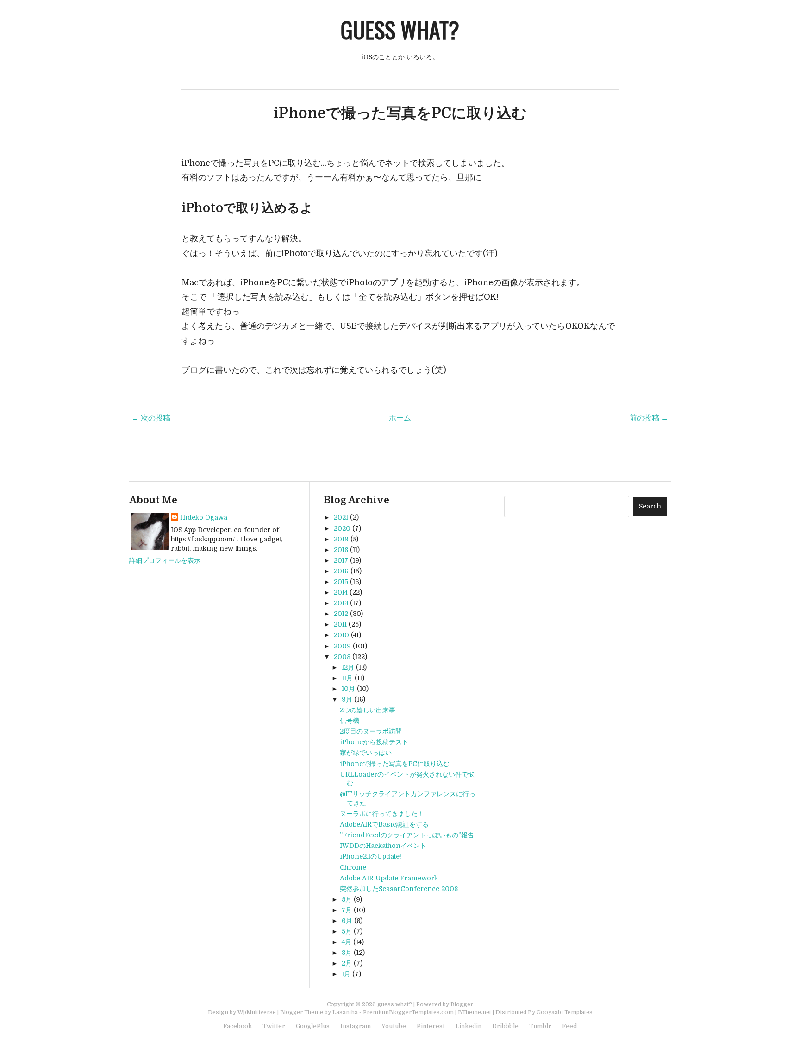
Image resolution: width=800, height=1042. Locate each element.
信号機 (349, 720)
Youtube (393, 1026)
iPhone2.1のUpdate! (370, 856)
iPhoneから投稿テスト (374, 742)
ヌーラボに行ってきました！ (382, 813)
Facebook (237, 1026)
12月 (348, 667)
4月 (346, 942)
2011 (340, 624)
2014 (341, 592)
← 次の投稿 (150, 418)
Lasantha (345, 1012)
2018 (341, 549)
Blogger (461, 1004)
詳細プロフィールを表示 (164, 560)
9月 (347, 699)
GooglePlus (313, 1026)
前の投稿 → (649, 418)
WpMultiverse (257, 1012)
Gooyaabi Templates (565, 1012)
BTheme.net (474, 1012)
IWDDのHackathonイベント (383, 845)
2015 (341, 581)
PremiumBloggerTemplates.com (408, 1012)
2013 (341, 603)
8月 (347, 899)
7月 (347, 910)
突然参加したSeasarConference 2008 (399, 888)
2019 (341, 539)
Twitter (273, 1026)
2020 (342, 528)
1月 (346, 974)
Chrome (353, 867)
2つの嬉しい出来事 (367, 710)
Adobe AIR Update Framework (389, 878)
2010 (341, 635)
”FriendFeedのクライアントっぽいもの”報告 (407, 835)
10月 (348, 688)
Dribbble (505, 1026)
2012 (341, 613)
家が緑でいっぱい (366, 752)
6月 (347, 920)
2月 (347, 963)
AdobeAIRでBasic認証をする (384, 824)
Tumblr (540, 1026)
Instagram (355, 1026)
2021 (341, 517)
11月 (347, 678)
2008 (342, 656)
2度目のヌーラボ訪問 (371, 731)
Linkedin (468, 1026)
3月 (347, 952)
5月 (347, 931)
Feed (569, 1026)
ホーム (400, 418)
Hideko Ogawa (203, 517)
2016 (341, 571)
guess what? (400, 29)
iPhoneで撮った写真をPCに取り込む (400, 113)
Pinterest (431, 1026)
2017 (341, 560)
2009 (342, 646)
